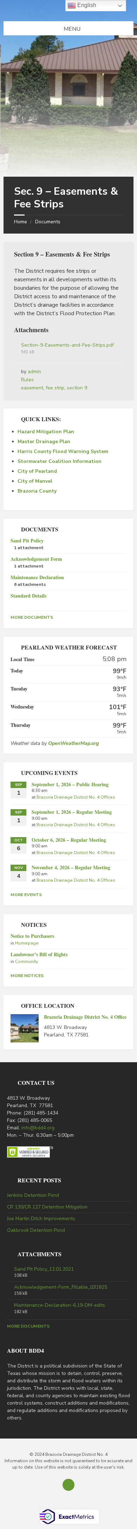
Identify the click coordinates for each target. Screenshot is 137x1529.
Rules (27, 379)
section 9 (77, 387)
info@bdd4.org (37, 1127)
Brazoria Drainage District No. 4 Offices (76, 797)
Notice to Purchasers (32, 936)
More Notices (27, 975)
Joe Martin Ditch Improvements (41, 1218)
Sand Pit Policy (27, 540)
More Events (26, 895)
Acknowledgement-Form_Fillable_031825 (60, 1287)
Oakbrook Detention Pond (36, 1230)
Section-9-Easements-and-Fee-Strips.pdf (67, 345)
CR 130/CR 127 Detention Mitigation (47, 1207)
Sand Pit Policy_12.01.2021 (44, 1269)
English (86, 5)
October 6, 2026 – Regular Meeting (69, 839)
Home (20, 221)
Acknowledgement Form (36, 559)
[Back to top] (68, 1485)
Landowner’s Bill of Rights (39, 954)
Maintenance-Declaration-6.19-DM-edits (59, 1305)
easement (32, 387)
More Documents (32, 617)
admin (34, 371)
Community (26, 961)
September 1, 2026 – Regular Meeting (72, 812)
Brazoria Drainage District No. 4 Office (85, 1017)
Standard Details (28, 595)
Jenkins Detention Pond (33, 1195)
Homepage (27, 943)
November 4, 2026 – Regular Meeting (71, 867)
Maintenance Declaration (37, 577)
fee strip (55, 387)
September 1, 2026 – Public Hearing (70, 784)
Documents (47, 221)
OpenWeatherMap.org (73, 743)
